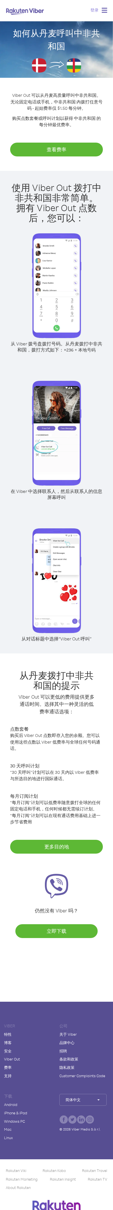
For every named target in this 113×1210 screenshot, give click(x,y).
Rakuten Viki (16, 1170)
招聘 (63, 1051)
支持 (8, 1075)
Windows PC (14, 1121)
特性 (8, 1034)
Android (10, 1104)
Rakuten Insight (63, 1179)
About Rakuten (18, 1187)
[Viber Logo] (25, 11)
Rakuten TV (97, 1179)
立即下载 (56, 931)
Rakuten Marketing (22, 1179)
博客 (8, 1042)
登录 (94, 9)
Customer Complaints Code (82, 1075)
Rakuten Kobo (54, 1170)
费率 (8, 1067)
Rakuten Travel (94, 1170)
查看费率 (56, 149)
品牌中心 (66, 1042)
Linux (8, 1137)
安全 (8, 1051)
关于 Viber (68, 1034)
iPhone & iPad (15, 1113)
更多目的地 (56, 847)
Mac (8, 1129)
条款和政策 (68, 1059)
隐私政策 (66, 1067)
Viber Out (12, 1059)
